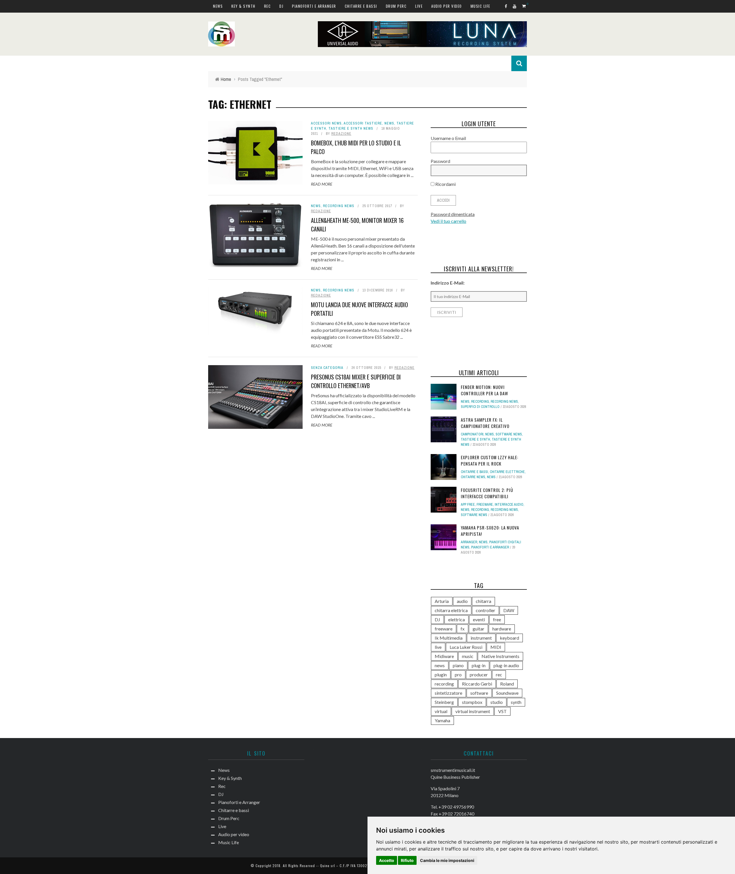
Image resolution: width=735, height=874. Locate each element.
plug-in (479, 665)
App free (468, 504)
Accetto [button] (386, 860)
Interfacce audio (509, 504)
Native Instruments (500, 656)
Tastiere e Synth (475, 439)
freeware (443, 628)
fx (463, 628)
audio (462, 601)
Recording (480, 401)
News (218, 6)
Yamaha (442, 720)
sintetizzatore (448, 693)
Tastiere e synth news (350, 128)
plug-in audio (506, 665)
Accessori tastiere (363, 123)
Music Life (480, 6)
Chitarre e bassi (361, 6)
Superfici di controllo (480, 406)
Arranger (469, 542)
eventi (479, 619)
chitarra (483, 601)
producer (479, 674)
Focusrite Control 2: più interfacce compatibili (487, 493)
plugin (441, 674)
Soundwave (507, 693)
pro (458, 674)
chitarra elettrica (451, 610)
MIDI (495, 647)
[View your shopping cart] (524, 5)
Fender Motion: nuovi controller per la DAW (484, 390)
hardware (501, 628)
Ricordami (445, 184)
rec (499, 674)
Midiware (444, 656)
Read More (321, 184)
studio (496, 702)
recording (444, 683)
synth (516, 702)
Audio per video (446, 6)
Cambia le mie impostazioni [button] (447, 860)
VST (502, 711)
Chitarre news (473, 477)
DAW (508, 610)
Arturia (442, 601)
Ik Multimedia (449, 638)
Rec (267, 6)
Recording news (338, 206)
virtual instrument (472, 711)
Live (419, 6)
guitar (478, 628)
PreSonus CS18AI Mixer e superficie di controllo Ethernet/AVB (356, 381)
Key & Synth (243, 6)
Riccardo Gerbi (477, 683)
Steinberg (444, 702)
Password (440, 161)
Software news (509, 434)
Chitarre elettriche (507, 472)
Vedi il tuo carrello (448, 221)
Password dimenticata (453, 214)
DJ (281, 6)
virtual (441, 711)
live (438, 647)
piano (458, 665)
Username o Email (448, 138)
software (479, 693)
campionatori (472, 434)
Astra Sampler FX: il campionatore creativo (485, 422)
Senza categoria (327, 367)
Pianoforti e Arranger (314, 6)
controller (485, 610)
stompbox (472, 702)
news (440, 665)
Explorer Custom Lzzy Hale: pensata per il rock (489, 460)
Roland (507, 683)
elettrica (456, 619)
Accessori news (326, 123)
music (467, 656)
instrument (481, 638)
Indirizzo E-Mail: (448, 282)
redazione (341, 133)
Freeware (485, 504)
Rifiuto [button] (407, 860)
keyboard (509, 638)
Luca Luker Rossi (466, 647)
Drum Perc (396, 6)
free (497, 619)
